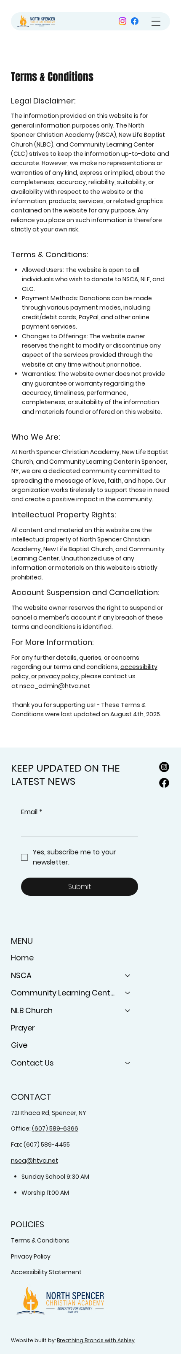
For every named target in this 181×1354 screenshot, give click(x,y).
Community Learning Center (64, 992)
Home (22, 957)
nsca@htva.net (34, 1160)
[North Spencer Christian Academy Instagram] (122, 21)
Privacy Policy (31, 1256)
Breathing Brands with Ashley (96, 1340)
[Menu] (156, 21)
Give (19, 1045)
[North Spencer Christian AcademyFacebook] (135, 21)
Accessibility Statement (46, 1272)
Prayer (23, 1027)
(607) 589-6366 (55, 1128)
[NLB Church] (127, 1010)
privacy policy (58, 676)
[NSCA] (127, 975)
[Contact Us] (127, 1062)
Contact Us (32, 1063)
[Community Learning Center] (127, 992)
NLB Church (32, 1010)
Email (32, 812)
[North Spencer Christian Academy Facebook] (164, 783)
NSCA (21, 975)
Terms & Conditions (40, 1240)
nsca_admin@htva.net (54, 686)
